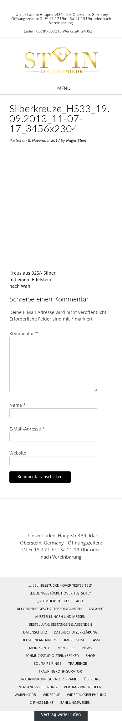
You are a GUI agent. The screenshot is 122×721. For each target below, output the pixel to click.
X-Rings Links (41, 702)
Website (17, 453)
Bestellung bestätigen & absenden (60, 624)
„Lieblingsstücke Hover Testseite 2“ (60, 585)
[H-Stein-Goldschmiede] (61, 60)
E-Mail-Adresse (27, 429)
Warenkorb (25, 694)
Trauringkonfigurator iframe (48, 679)
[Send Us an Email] (55, 6)
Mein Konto (40, 647)
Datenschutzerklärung (76, 632)
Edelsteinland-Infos (38, 640)
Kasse (96, 640)
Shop (90, 655)
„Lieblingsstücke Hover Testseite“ (60, 593)
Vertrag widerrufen (82, 686)
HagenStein (76, 140)
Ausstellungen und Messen (60, 616)
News (87, 647)
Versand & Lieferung (38, 686)
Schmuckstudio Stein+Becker (52, 655)
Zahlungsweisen (75, 702)
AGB (79, 601)
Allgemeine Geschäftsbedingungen (49, 608)
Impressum (74, 640)
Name (17, 405)
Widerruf (51, 694)
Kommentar (23, 333)
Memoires (66, 647)
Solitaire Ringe (47, 663)
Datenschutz (35, 632)
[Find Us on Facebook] (63, 6)
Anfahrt (96, 608)
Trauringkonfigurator (60, 671)
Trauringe (77, 663)
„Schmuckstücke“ (53, 601)
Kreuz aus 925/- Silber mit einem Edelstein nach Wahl (32, 279)
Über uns (92, 679)
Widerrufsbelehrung (86, 694)
